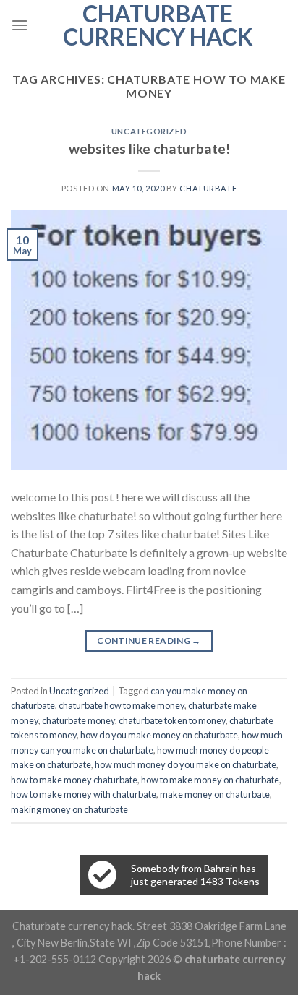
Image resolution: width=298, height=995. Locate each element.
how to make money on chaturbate (210, 779)
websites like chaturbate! (149, 148)
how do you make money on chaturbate (159, 735)
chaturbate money (78, 720)
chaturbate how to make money (121, 705)
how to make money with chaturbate (83, 794)
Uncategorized (149, 131)
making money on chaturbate (69, 809)
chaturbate (208, 188)
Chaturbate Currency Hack (158, 25)
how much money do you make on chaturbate (185, 764)
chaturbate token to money (172, 720)
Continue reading (149, 640)
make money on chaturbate (215, 794)
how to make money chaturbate (74, 779)
